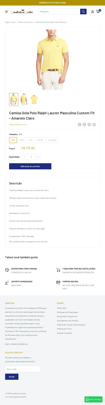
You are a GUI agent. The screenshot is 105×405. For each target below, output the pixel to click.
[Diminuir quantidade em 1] (24, 157)
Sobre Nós (61, 308)
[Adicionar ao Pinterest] (84, 124)
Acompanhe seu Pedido (67, 320)
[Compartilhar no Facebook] (79, 124)
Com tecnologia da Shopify (15, 397)
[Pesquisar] (83, 11)
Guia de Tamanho (64, 333)
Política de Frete (64, 328)
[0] (97, 11)
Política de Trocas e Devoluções (71, 324)
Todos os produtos (25, 22)
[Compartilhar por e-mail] (94, 124)
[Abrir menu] (6, 12)
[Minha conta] (92, 11)
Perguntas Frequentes (67, 316)
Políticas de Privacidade (67, 312)
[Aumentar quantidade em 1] (38, 157)
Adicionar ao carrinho (30, 166)
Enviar (12, 376)
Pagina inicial (10, 22)
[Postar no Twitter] (89, 124)
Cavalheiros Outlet (18, 125)
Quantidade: (14, 157)
